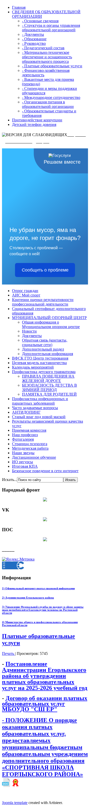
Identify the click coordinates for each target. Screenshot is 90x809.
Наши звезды (23, 453)
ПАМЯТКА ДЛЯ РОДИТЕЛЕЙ (49, 394)
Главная (19, 7)
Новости (29, 331)
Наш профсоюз (25, 435)
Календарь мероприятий (33, 367)
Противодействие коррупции (37, 120)
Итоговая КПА (25, 466)
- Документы (33, 34)
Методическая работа (30, 448)
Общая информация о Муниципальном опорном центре (51, 324)
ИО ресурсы (22, 462)
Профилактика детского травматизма (44, 372)
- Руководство (34, 43)
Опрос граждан (25, 291)
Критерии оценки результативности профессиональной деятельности (43, 302)
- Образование (34, 39)
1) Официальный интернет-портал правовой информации (38, 588)
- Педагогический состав (43, 48)
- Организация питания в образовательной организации (48, 104)
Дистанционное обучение (34, 457)
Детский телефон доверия (34, 124)
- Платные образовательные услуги (52, 66)
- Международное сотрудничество (51, 97)
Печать (8, 653)
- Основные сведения (40, 21)
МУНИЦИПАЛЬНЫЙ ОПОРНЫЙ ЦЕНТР (49, 318)
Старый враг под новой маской (39, 417)
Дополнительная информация (47, 354)
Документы (32, 336)
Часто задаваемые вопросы (35, 408)
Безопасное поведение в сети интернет (45, 471)
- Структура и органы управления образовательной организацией (51, 27)
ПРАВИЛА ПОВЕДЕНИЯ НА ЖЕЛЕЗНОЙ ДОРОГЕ (48, 378)
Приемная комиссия (29, 430)
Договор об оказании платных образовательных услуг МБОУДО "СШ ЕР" (44, 703)
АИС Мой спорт (26, 295)
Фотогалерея (23, 439)
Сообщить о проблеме (45, 270)
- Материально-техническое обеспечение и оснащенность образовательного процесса (47, 57)
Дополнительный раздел (43, 349)
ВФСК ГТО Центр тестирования (40, 358)
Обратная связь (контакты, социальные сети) (44, 342)
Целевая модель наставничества (39, 363)
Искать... (9, 479)
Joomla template (15, 802)
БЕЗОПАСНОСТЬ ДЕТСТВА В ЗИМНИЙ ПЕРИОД (49, 387)
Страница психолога (29, 444)
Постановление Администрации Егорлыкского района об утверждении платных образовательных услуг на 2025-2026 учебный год (44, 676)
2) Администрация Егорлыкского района (28, 597)
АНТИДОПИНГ (26, 412)
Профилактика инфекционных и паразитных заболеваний (40, 401)
